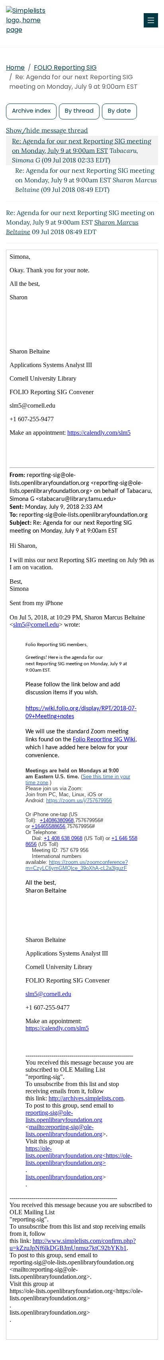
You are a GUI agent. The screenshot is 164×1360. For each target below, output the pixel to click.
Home (15, 67)
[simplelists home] (30, 20)
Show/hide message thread (47, 130)
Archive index (31, 110)
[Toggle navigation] (151, 20)
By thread (79, 110)
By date (119, 110)
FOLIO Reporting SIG (65, 67)
